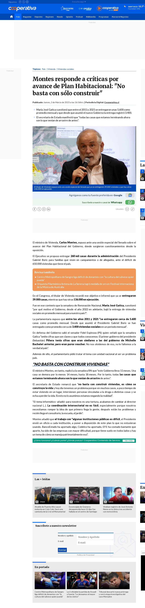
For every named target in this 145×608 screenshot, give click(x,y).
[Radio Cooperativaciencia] (85, 8)
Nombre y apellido (65, 536)
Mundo (60, 17)
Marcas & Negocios (120, 17)
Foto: (37, 129)
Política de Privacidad (85, 555)
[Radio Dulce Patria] (67, 8)
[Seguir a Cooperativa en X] (23, 2)
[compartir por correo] (127, 209)
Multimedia (91, 17)
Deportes (38, 17)
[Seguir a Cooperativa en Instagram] (27, 2)
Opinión (69, 17)
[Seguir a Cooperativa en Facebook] (20, 2)
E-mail (60, 541)
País (18, 17)
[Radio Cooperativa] (107, 8)
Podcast (79, 17)
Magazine (27, 17)
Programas (104, 17)
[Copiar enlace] (133, 209)
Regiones (50, 17)
